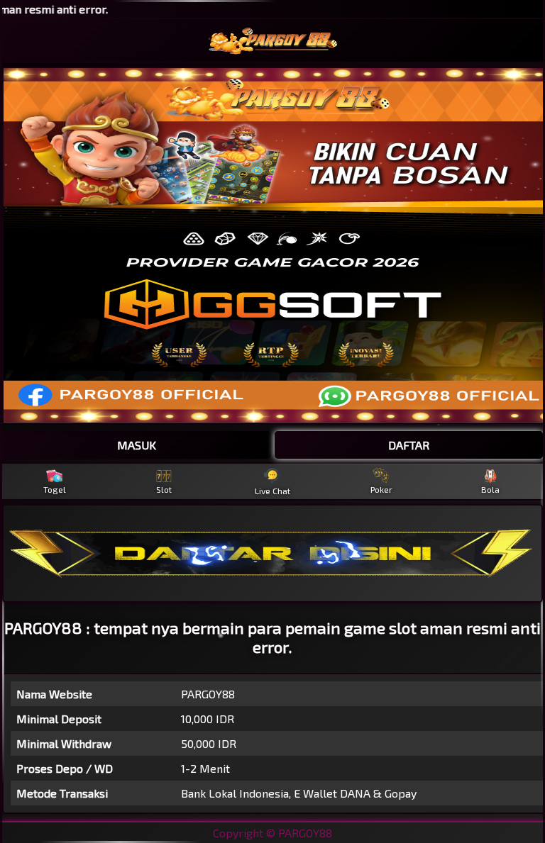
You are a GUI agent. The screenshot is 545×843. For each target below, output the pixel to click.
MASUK (136, 445)
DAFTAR (408, 445)
